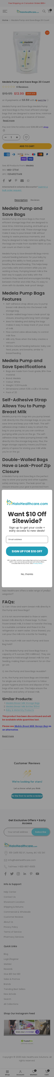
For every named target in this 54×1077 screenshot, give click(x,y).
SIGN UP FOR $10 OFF (27, 551)
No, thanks (27, 574)
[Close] (48, 493)
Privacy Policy (37, 563)
